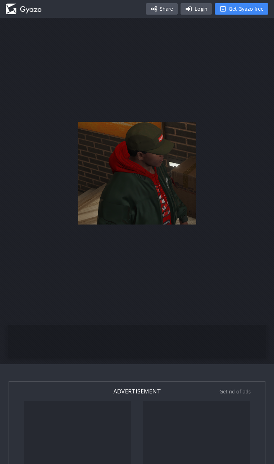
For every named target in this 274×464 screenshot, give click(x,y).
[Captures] (23, 9)
